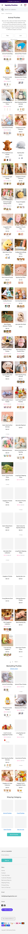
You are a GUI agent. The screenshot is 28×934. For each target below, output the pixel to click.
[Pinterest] (5, 905)
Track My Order (5, 875)
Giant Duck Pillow (7, 252)
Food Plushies (20, 813)
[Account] (21, 4)
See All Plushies (14, 834)
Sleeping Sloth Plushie (20, 77)
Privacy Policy (5, 885)
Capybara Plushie (7, 576)
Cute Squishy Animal (20, 301)
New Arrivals (20, 829)
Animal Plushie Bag (7, 53)
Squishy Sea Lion (20, 576)
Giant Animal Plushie (7, 277)
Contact (3, 873)
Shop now (14, 668)
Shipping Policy (5, 882)
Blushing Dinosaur (7, 450)
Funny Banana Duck (7, 598)
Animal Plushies (9, 13)
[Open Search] (2, 9)
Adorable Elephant (21, 425)
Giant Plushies (7, 829)
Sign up (7, 860)
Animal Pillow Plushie (20, 53)
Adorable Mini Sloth (20, 324)
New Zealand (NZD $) (8, 918)
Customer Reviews (6, 877)
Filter (7, 35)
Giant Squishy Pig (20, 622)
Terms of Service (5, 887)
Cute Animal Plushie (7, 127)
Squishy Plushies (12, 930)
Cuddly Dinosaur (7, 301)
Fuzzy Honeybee (20, 202)
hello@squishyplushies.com (9, 896)
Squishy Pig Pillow (20, 277)
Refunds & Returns (6, 880)
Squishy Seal (20, 152)
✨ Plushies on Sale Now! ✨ (14, 1)
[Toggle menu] (2, 5)
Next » (16, 661)
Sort (21, 35)
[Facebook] (2, 905)
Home (2, 13)
